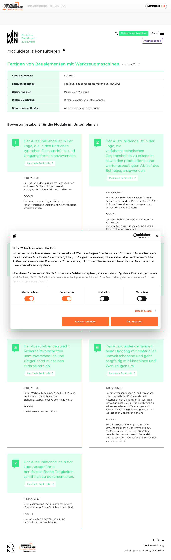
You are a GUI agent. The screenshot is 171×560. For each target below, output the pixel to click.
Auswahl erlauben (85, 321)
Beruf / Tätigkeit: (22, 92)
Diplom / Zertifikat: (23, 100)
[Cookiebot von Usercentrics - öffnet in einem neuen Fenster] (135, 235)
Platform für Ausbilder (134, 33)
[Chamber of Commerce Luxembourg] (34, 6)
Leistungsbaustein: (23, 83)
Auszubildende (152, 40)
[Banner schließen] (157, 236)
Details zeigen (143, 310)
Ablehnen (36, 321)
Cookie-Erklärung (154, 545)
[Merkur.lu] (156, 6)
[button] (64, 51)
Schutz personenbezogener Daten (144, 550)
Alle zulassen (134, 321)
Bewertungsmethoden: (25, 108)
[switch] (66, 298)
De (153, 33)
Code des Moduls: (22, 75)
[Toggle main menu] (162, 33)
